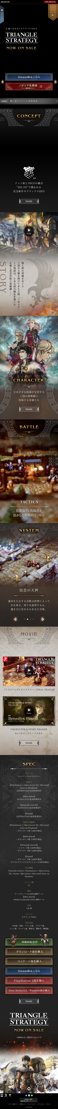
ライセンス (48, 1104)
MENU (53, 7)
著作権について (23, 1104)
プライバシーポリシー (31, 1104)
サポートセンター (40, 1104)
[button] (55, 82)
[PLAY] (29, 231)
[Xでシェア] (29, 1095)
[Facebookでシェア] (26, 1095)
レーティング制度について (13, 1104)
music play (53, 14)
